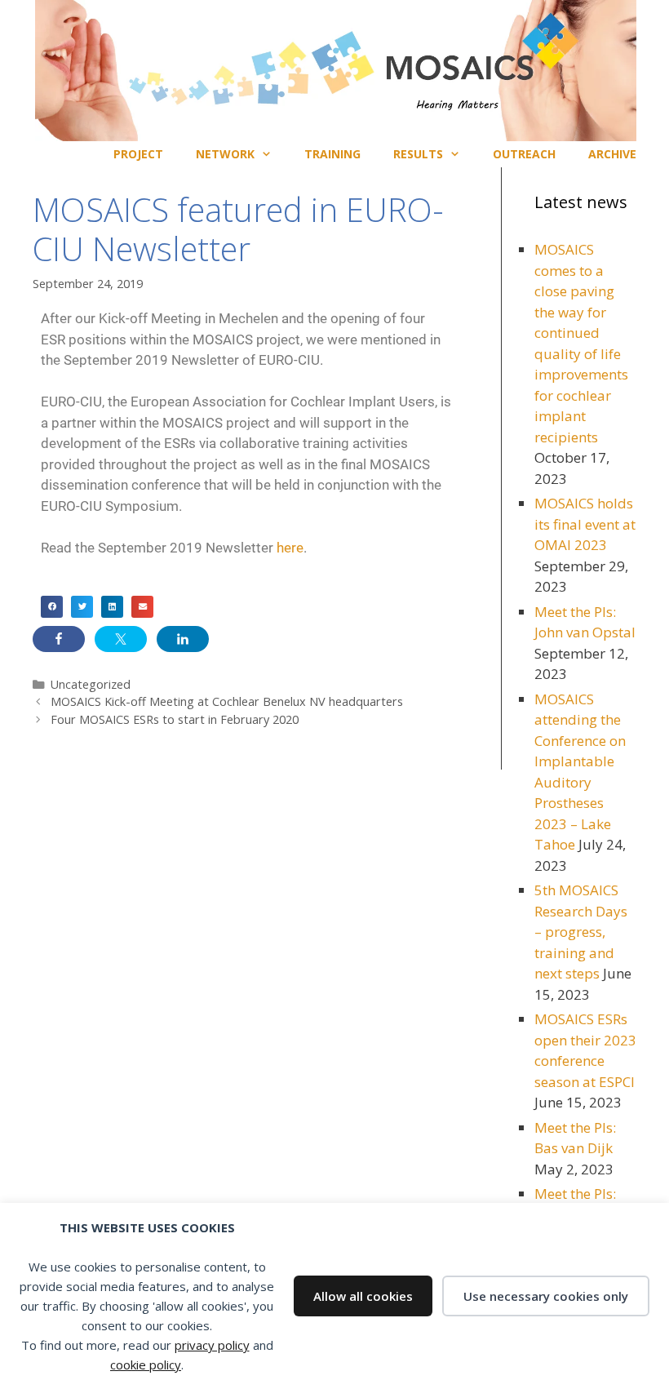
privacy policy (212, 1345)
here (290, 547)
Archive (612, 154)
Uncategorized (91, 684)
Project (138, 154)
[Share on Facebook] (59, 639)
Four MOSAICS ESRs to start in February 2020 (175, 719)
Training (332, 154)
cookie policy (145, 1364)
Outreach (524, 154)
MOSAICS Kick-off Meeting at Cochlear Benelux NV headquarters (227, 701)
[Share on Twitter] (121, 639)
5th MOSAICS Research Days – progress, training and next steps (580, 932)
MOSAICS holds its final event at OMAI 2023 (585, 524)
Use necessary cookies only (545, 1296)
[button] (52, 607)
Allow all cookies (363, 1296)
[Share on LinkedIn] (183, 639)
